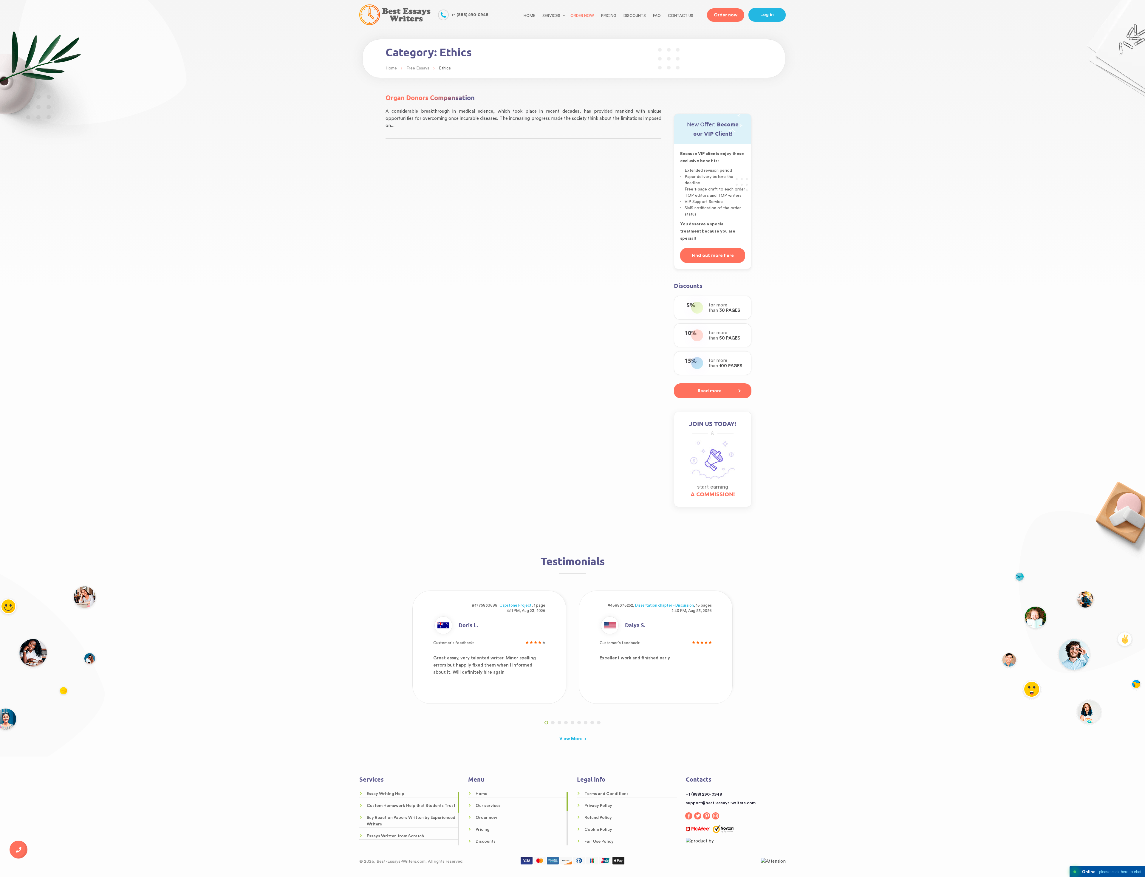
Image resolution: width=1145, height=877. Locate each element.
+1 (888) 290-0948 (469, 15)
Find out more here (713, 255)
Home (529, 16)
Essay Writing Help (385, 794)
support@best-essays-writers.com (721, 803)
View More (571, 739)
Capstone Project (515, 605)
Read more (710, 391)
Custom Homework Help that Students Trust (411, 806)
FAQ (657, 16)
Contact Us (680, 16)
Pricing (608, 16)
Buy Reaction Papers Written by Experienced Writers (411, 821)
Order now (582, 16)
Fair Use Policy (599, 841)
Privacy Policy (598, 806)
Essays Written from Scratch (395, 836)
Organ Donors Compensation (430, 98)
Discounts (634, 16)
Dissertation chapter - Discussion (664, 605)
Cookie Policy (598, 830)
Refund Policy (598, 818)
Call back (18, 850)
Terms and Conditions (606, 794)
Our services (488, 806)
